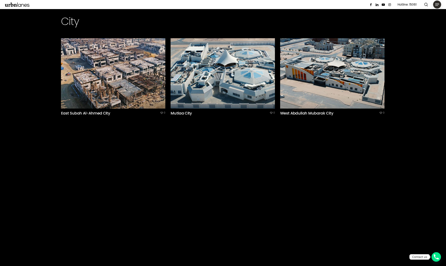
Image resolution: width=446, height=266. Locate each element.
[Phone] (436, 257)
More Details (114, 71)
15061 (413, 4)
